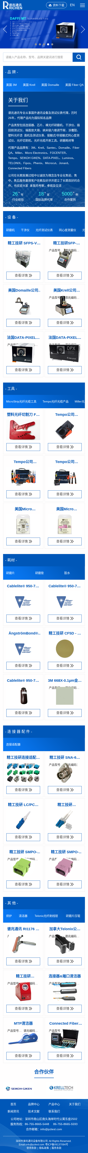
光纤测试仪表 (44, 230)
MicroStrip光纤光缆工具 (21, 401)
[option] (44, 29)
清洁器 (23, 915)
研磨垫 (39, 573)
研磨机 (10, 230)
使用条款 (31, 1148)
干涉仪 (25, 230)
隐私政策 (44, 1148)
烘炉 (9, 915)
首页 (13, 1104)
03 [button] (44, 44)
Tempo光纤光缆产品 (56, 401)
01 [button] (36, 44)
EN (72, 5)
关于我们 (74, 1104)
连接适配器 (13, 744)
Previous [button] (5, 29)
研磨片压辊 (73, 915)
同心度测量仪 (67, 230)
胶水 (67, 573)
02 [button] (40, 44)
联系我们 (54, 1111)
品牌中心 (33, 1104)
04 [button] (48, 44)
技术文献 (33, 1111)
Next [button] (83, 29)
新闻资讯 (13, 1111)
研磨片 (10, 573)
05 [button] (52, 44)
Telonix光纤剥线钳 (46, 915)
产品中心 (54, 1104)
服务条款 (56, 1148)
